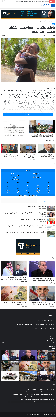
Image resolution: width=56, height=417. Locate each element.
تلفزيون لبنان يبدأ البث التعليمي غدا (35, 206)
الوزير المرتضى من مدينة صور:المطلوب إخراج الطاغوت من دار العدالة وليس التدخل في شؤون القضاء (36, 391)
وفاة (12, 401)
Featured (52, 389)
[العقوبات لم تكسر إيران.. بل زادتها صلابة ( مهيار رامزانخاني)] (14, 293)
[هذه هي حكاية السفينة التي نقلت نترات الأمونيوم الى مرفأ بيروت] (51, 227)
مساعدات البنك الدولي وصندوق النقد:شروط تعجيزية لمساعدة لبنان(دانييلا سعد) (39, 399)
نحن (22, 401)
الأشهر (46, 201)
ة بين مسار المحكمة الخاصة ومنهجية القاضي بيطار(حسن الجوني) (42, 394)
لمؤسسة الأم (15, 394)
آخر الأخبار (52, 336)
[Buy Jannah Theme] (28, 14)
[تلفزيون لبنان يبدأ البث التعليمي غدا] (51, 208)
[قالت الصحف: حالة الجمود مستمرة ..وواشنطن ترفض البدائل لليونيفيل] (10, 376)
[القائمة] (2, 6)
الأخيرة (28, 201)
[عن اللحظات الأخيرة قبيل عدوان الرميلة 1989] (51, 221)
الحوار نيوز (52, 35)
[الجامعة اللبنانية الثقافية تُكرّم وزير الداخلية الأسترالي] (9, 148)
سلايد (28, 394)
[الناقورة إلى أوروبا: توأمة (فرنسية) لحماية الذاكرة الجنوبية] (28, 376)
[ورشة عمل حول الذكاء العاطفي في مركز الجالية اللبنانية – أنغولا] (28, 148)
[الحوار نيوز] (48, 5)
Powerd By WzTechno (49, 414)
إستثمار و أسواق (50, 340)
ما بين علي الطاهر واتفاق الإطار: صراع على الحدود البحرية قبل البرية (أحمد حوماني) (42, 303)
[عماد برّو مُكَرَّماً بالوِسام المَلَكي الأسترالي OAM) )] (46, 148)
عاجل (21, 394)
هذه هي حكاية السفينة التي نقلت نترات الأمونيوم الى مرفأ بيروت (27, 226)
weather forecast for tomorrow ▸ (28, 195)
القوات (28, 389)
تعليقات (10, 201)
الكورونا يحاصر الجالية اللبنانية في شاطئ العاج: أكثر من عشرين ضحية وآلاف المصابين (24, 214)
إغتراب (48, 21)
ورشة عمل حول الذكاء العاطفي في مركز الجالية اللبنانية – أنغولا (29, 156)
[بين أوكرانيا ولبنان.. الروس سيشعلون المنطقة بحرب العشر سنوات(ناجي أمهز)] (51, 234)
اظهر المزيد (28, 114)
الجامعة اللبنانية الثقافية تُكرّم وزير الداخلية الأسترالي (10, 155)
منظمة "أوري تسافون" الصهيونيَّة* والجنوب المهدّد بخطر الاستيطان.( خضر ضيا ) (39, 401)
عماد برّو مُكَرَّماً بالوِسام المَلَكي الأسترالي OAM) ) (47, 155)
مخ (20, 396)
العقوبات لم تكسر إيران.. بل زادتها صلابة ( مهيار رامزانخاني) (15, 303)
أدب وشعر (52, 338)
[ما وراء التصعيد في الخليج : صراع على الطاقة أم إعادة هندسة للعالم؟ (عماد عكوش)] (42, 269)
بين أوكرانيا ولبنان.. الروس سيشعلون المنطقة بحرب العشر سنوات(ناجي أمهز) (24, 232)
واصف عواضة (17, 401)
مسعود (22, 399)
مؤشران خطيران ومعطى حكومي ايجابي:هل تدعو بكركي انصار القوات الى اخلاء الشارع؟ (38, 396)
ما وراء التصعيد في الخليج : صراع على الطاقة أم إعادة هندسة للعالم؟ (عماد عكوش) (44, 280)
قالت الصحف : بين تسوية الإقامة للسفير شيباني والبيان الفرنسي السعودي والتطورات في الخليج (14, 279)
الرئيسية (52, 21)
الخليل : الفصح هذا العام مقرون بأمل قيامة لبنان (39, 389)
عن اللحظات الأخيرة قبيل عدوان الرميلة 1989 (33, 219)
